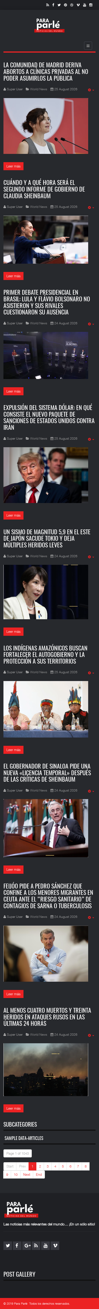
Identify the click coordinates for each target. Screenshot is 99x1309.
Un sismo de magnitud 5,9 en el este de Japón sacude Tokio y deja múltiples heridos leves (46, 538)
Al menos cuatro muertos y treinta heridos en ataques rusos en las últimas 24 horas (47, 1017)
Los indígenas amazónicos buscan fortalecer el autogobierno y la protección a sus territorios (45, 655)
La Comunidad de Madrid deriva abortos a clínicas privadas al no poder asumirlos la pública (45, 72)
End (39, 1174)
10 (15, 1174)
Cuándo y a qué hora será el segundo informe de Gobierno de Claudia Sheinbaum (44, 189)
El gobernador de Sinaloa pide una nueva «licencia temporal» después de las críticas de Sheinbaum (47, 773)
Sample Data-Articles (24, 1139)
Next (26, 1174)
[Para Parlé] (49, 25)
